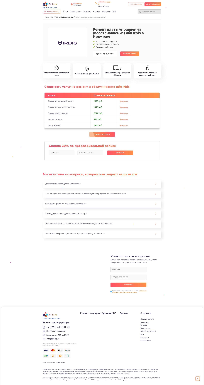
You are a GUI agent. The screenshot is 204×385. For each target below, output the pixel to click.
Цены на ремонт (147, 319)
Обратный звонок (153, 4)
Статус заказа (136, 4)
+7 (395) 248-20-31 (58, 327)
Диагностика (145, 328)
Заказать (124, 101)
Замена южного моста (58, 113)
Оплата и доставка (148, 331)
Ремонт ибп (49, 17)
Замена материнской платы (60, 101)
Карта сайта (145, 340)
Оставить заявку (129, 53)
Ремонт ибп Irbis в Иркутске (64, 17)
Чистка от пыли (55, 119)
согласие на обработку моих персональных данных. (129, 291)
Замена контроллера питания (61, 107)
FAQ (114, 12)
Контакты (106, 12)
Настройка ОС (54, 125)
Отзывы (96, 12)
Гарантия (87, 12)
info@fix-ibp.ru (53, 339)
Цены (65, 12)
